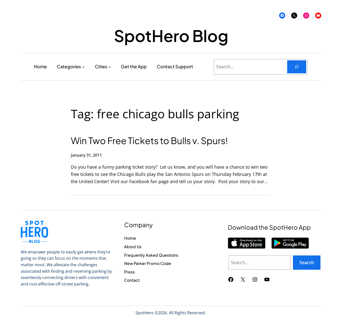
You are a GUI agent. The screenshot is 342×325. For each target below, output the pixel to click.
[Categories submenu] (83, 66)
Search (306, 262)
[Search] (296, 66)
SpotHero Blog (171, 36)
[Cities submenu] (109, 66)
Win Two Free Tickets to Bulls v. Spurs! (149, 140)
